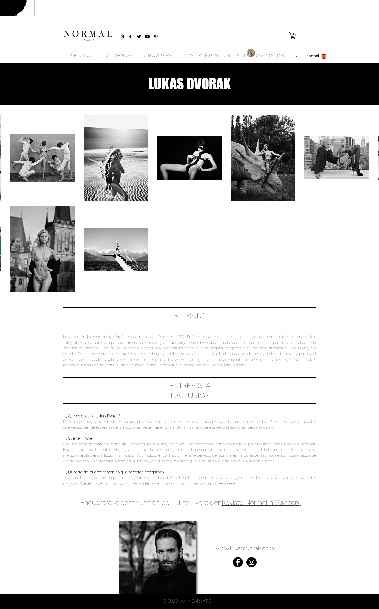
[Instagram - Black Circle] (251, 562)
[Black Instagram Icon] (122, 36)
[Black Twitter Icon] (139, 36)
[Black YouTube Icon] (147, 36)
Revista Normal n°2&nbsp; (261, 502)
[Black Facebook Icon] (130, 36)
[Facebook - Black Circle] (238, 562)
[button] (293, 35)
